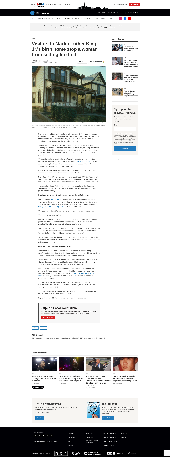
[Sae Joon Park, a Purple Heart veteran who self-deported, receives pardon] (125, 364)
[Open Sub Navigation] (35, 18)
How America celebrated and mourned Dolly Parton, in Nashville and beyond (71, 378)
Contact (112, 18)
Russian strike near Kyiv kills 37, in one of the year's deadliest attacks (131, 78)
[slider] (40, 13)
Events (87, 18)
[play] (32, 13)
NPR (33, 38)
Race (43, 328)
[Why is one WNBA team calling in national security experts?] (44, 364)
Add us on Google (96, 62)
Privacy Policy (53, 441)
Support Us (89, 433)
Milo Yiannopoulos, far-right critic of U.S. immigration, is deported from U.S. (131, 63)
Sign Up (39, 418)
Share (81, 62)
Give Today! (49, 317)
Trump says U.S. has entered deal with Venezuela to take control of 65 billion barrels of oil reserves (98, 380)
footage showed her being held (50, 207)
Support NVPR (99, 18)
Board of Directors (108, 445)
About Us (71, 433)
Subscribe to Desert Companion (92, 441)
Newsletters (122, 5)
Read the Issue (107, 418)
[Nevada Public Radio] (41, 453)
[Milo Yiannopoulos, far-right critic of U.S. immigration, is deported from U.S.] (117, 61)
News (32, 18)
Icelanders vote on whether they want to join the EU (131, 49)
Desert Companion (45, 18)
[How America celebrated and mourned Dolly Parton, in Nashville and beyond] (71, 364)
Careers (70, 445)
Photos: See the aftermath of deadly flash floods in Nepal (131, 94)
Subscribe (125, 149)
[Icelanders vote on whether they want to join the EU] (117, 47)
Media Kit (123, 437)
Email (115, 125)
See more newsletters (42, 412)
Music (59, 18)
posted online (56, 199)
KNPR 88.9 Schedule (109, 433)
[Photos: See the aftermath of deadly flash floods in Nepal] (117, 92)
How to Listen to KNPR (110, 441)
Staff (69, 441)
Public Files (124, 433)
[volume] (37, 13)
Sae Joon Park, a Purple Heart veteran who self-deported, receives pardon (125, 378)
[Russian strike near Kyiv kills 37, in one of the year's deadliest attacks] (117, 76)
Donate (135, 5)
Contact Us (71, 437)
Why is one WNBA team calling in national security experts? (44, 378)
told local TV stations (84, 161)
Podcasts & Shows (72, 18)
